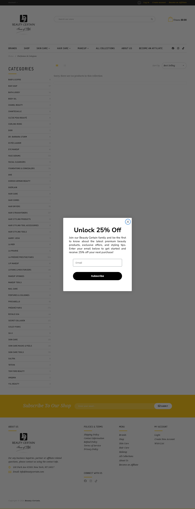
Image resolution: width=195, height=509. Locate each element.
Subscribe (97, 276)
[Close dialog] (128, 221)
